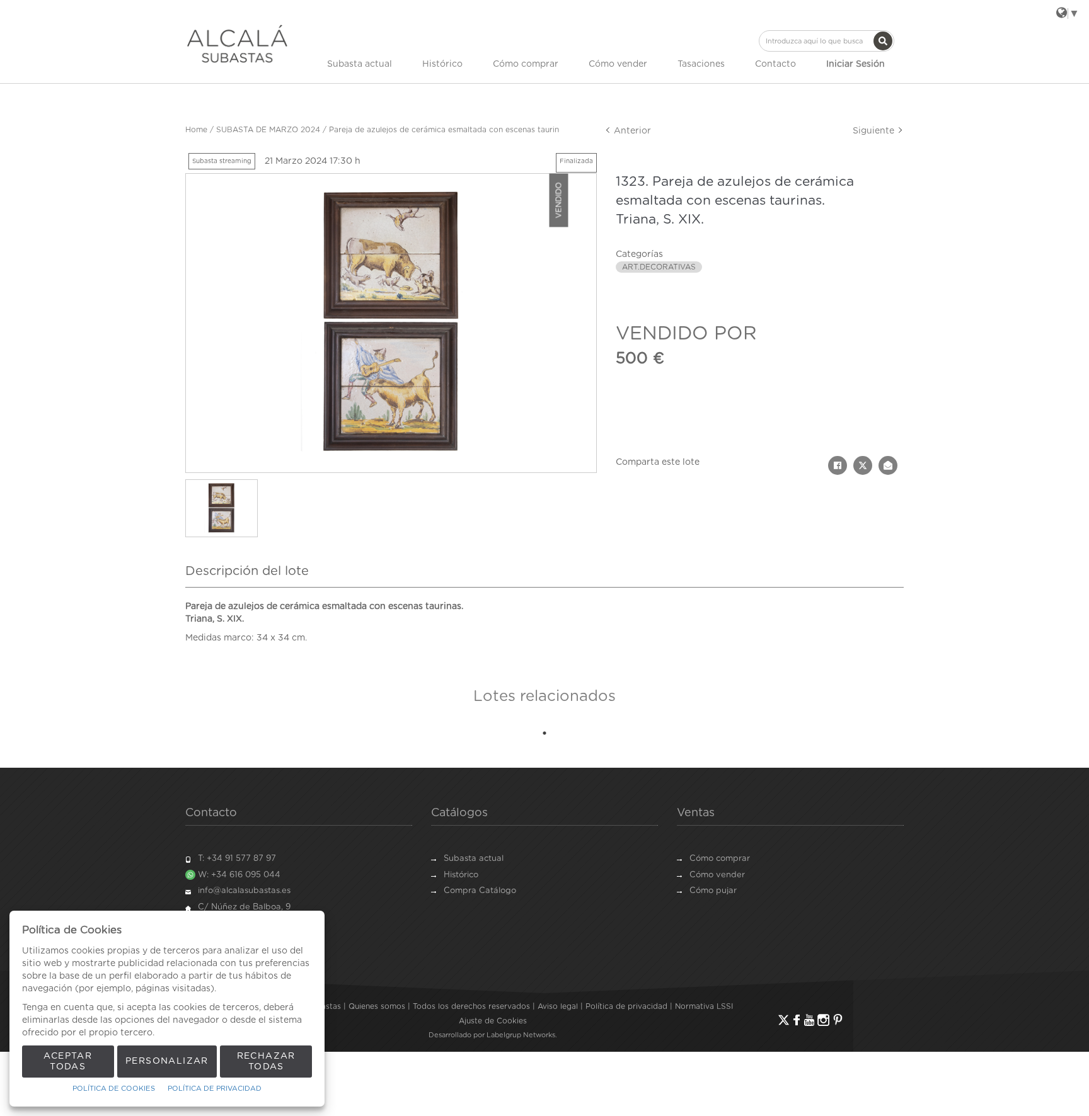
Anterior (631, 131)
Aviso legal (558, 1006)
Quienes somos (377, 1006)
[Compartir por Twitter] (862, 465)
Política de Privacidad (215, 1088)
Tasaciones (701, 64)
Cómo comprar (525, 64)
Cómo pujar (713, 891)
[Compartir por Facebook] (837, 465)
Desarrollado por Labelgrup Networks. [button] (493, 1035)
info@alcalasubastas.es (244, 891)
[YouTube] (809, 1020)
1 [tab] (544, 733)
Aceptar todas (67, 1061)
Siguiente (875, 131)
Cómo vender (618, 64)
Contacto (775, 64)
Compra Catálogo (480, 891)
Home (196, 130)
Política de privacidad (626, 1006)
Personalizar (167, 1061)
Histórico (442, 64)
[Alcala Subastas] (237, 43)
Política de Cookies (113, 1088)
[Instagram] (823, 1020)
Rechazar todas (266, 1061)
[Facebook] (796, 1020)
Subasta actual (359, 64)
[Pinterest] (838, 1020)
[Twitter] (784, 1020)
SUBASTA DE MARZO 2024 (268, 130)
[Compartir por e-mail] (888, 465)
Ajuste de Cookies (493, 1021)
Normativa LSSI (704, 1006)
